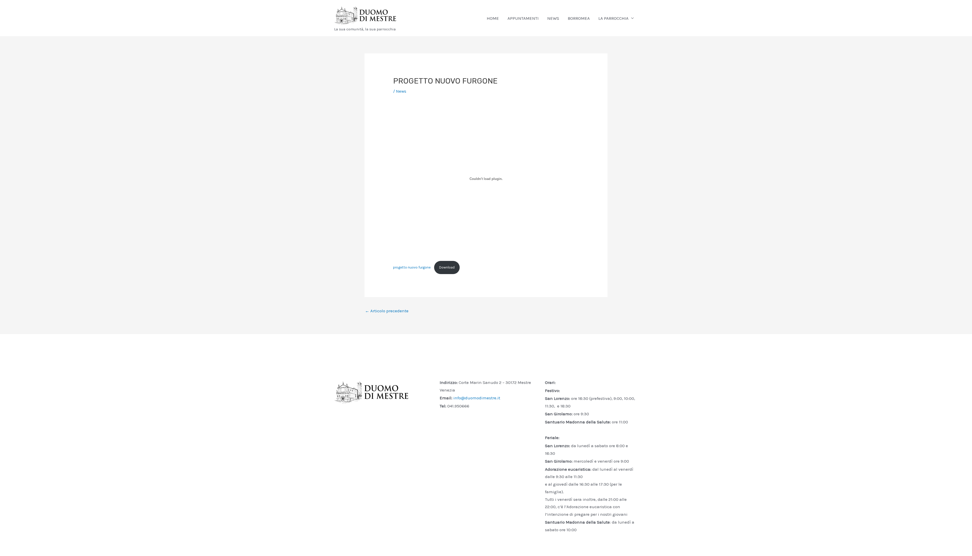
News (553, 18)
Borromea (579, 18)
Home (493, 18)
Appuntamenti (523, 18)
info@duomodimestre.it (476, 397)
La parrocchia (613, 18)
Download (447, 267)
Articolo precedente (387, 310)
